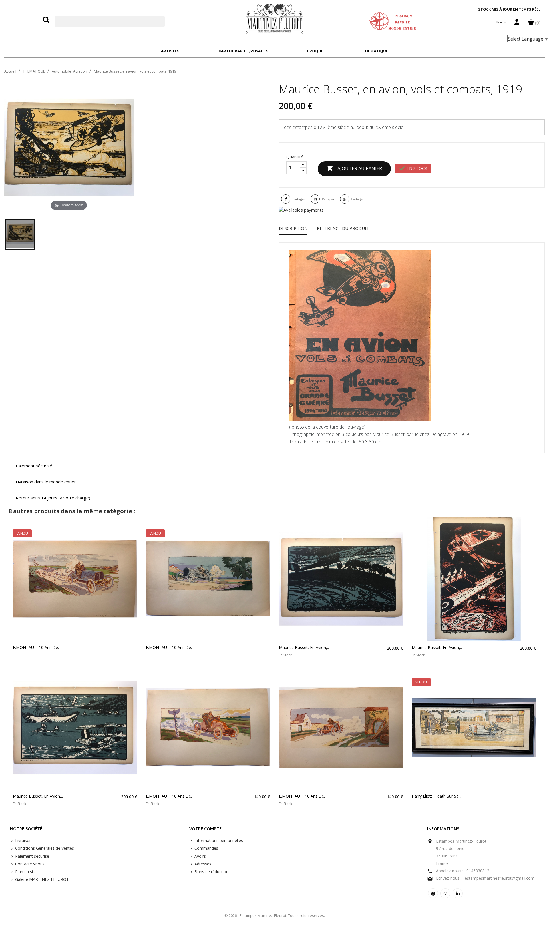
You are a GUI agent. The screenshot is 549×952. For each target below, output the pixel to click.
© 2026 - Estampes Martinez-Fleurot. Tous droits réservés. (274, 915)
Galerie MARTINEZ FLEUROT (41, 879)
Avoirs (199, 856)
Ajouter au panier (354, 168)
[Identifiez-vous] (517, 23)
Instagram (445, 893)
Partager (298, 199)
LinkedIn (457, 893)
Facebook (433, 893)
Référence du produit (343, 228)
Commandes (205, 848)
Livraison (23, 840)
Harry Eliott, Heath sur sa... (436, 796)
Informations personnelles (218, 840)
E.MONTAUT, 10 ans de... (37, 647)
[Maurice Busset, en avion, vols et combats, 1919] (20, 234)
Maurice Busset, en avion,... (304, 647)
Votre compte (205, 828)
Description (293, 228)
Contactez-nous (29, 864)
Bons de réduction (210, 871)
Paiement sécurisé (31, 856)
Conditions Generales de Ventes (44, 848)
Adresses (202, 864)
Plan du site (25, 871)
